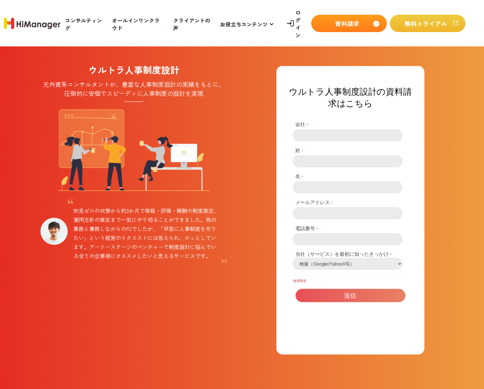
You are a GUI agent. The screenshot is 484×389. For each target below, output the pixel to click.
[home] (32, 23)
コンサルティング (83, 24)
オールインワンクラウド (136, 24)
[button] (247, 23)
